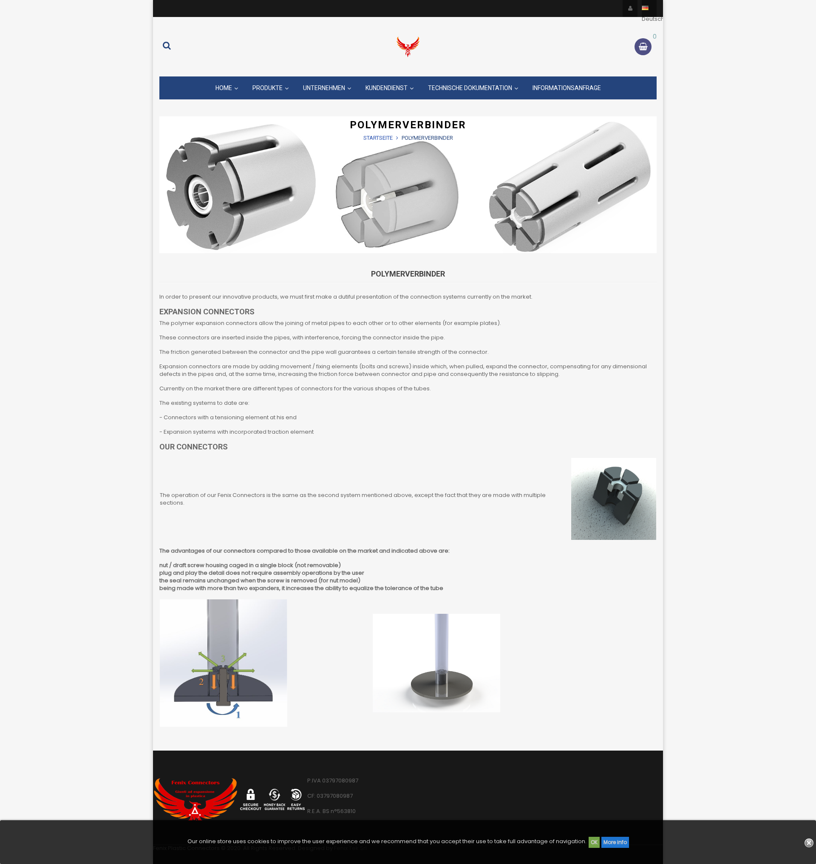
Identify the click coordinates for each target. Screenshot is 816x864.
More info (615, 842)
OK (594, 842)
